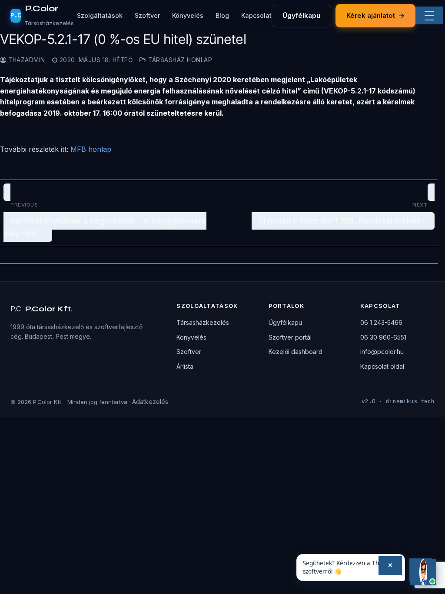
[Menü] (429, 16)
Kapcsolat (256, 15)
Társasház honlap (179, 60)
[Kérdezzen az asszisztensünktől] (423, 572)
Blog (222, 15)
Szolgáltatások (100, 15)
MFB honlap (90, 149)
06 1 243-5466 (381, 322)
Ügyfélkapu (301, 15)
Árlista (184, 366)
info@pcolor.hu (382, 351)
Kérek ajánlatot (375, 15)
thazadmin (26, 60)
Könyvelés (187, 15)
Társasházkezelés (202, 322)
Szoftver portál (290, 337)
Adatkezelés (150, 401)
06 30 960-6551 (383, 337)
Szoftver (147, 15)
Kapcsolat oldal (382, 366)
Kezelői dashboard (295, 351)
